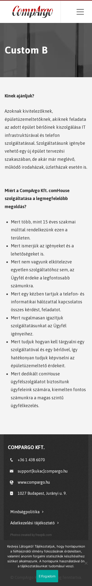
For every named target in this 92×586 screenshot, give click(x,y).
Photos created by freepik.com (31, 535)
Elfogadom (47, 576)
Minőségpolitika (24, 512)
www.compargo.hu (34, 482)
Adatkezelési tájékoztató (32, 523)
